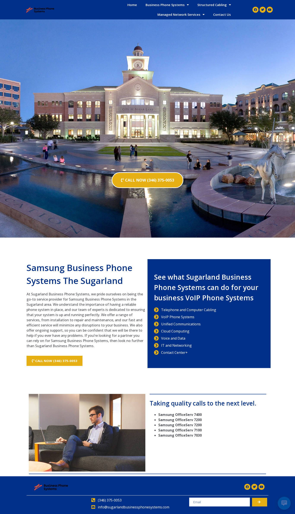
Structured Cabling (212, 5)
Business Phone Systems (165, 5)
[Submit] (259, 502)
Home (132, 5)
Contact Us (222, 14)
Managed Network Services (178, 14)
